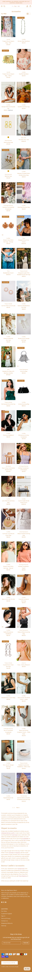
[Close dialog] (30, 475)
